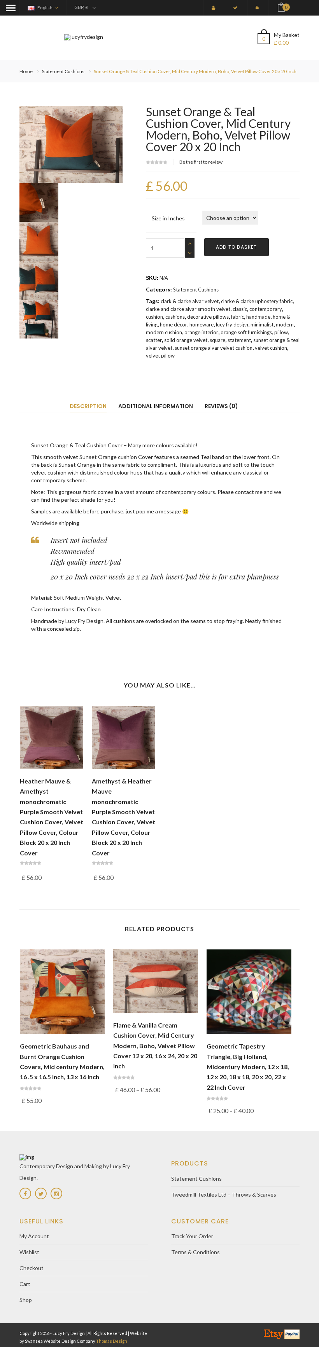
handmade (258, 317)
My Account (34, 1236)
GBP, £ (81, 7)
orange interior (201, 332)
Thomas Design (111, 1341)
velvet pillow (160, 355)
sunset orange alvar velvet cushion (213, 348)
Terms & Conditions (195, 1252)
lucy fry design (232, 324)
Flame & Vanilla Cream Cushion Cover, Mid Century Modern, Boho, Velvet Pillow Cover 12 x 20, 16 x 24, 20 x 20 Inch (155, 1045)
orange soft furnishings (246, 332)
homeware (201, 324)
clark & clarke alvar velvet (190, 301)
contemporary (265, 309)
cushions (175, 317)
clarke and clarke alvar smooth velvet (188, 309)
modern (285, 324)
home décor (173, 324)
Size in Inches (168, 218)
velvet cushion (271, 348)
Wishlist (29, 1252)
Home (26, 71)
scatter (154, 340)
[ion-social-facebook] (25, 1193)
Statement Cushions (63, 71)
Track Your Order (192, 1236)
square (217, 340)
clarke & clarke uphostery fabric (257, 301)
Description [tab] (88, 406)
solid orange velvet (185, 340)
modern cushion (164, 332)
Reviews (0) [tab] (221, 406)
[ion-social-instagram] (56, 1193)
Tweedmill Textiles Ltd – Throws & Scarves (223, 1194)
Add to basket (236, 247)
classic (240, 309)
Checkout (31, 1268)
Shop (25, 1299)
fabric (237, 317)
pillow (281, 332)
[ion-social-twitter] (41, 1193)
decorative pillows (208, 317)
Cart (24, 1284)
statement (239, 340)
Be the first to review (201, 162)
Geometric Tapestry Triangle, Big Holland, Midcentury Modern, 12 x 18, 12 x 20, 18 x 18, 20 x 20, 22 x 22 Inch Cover (248, 1066)
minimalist (262, 324)
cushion (154, 317)
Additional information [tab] (155, 406)
